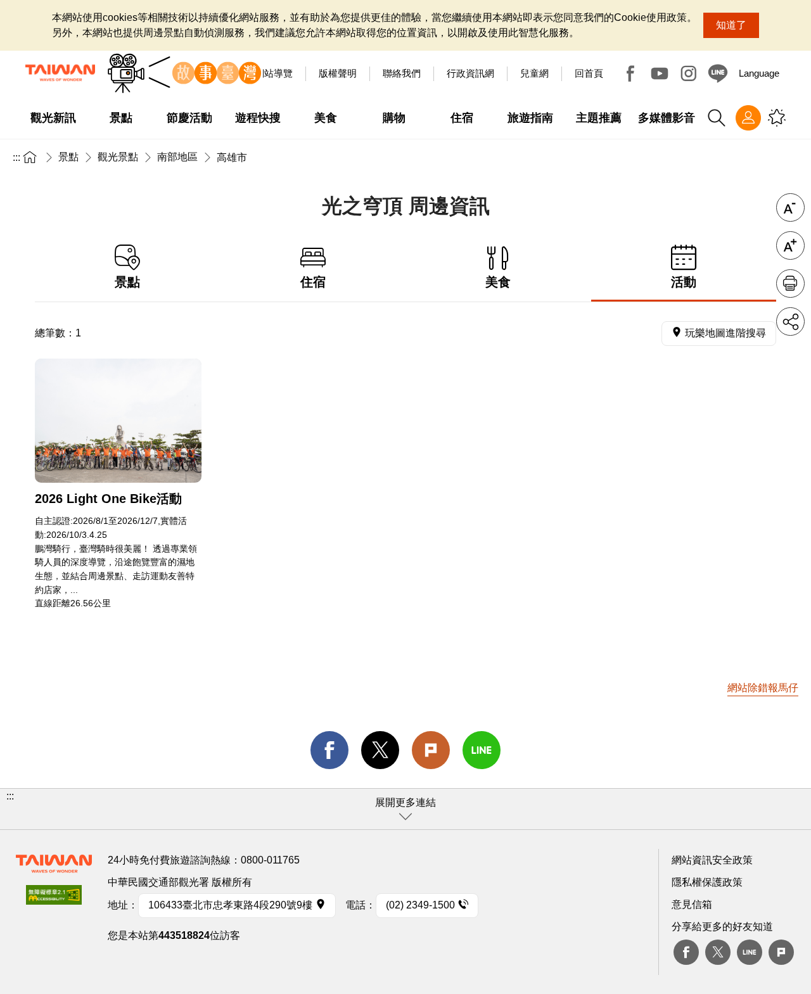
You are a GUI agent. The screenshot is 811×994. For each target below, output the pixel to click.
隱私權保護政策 (707, 882)
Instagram (689, 73)
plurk (781, 952)
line (482, 750)
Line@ (718, 73)
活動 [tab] (683, 282)
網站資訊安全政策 (712, 860)
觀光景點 (118, 156)
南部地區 (177, 156)
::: (16, 157)
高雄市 (232, 157)
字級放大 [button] (790, 245)
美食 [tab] (498, 282)
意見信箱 (692, 904)
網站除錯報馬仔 (762, 687)
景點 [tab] (127, 282)
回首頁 (589, 73)
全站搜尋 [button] (716, 118)
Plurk (431, 750)
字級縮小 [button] (790, 207)
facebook (329, 750)
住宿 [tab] (313, 282)
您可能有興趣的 (776, 118)
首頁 (29, 157)
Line (749, 952)
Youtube (660, 73)
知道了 (731, 25)
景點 (68, 156)
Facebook (630, 73)
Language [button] (759, 73)
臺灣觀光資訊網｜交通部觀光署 (60, 73)
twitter (380, 750)
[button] (405, 809)
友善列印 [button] (790, 283)
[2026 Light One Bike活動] (118, 421)
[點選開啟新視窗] (54, 898)
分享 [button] (790, 321)
